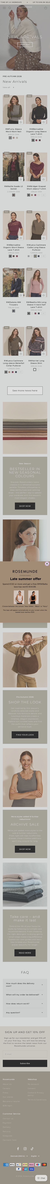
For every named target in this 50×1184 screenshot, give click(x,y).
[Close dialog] (47, 564)
